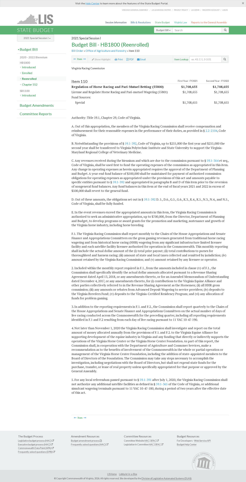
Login (225, 10)
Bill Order (77, 50)
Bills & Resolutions (141, 22)
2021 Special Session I (36, 38)
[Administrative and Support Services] (84, 59)
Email (143, 59)
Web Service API (202, 440)
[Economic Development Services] (74, 59)
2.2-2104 (211, 131)
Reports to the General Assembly (209, 22)
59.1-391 (145, 380)
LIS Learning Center (161, 10)
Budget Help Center (187, 444)
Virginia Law (180, 22)
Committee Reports (36, 114)
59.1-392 (131, 143)
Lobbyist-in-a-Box (128, 474)
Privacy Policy (181, 10)
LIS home (195, 10)
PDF (131, 59)
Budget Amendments (37, 105)
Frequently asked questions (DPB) (35, 451)
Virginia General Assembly (135, 10)
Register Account (211, 10)
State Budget (162, 22)
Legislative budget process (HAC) (34, 440)
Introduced (29, 67)
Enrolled (27, 73)
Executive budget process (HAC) (34, 444)
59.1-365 (162, 384)
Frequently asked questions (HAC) (88, 444)
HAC (146, 440)
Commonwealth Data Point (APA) (34, 448)
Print (120, 59)
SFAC (153, 440)
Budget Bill (162, 30)
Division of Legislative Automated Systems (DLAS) (166, 478)
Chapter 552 (29, 84)
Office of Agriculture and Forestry (106, 50)
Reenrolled (29, 78)
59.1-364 (212, 161)
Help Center (92, 3)
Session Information (116, 22)
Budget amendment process (85, 440)
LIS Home (112, 474)
